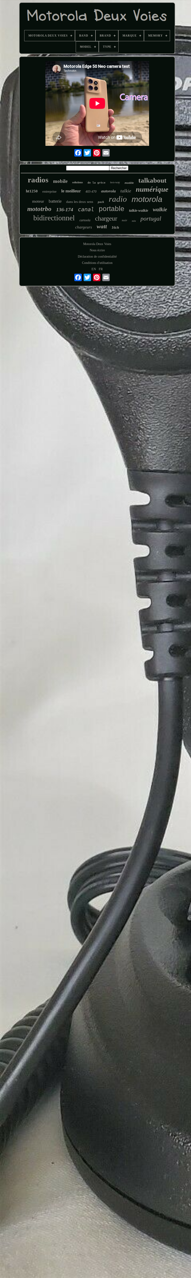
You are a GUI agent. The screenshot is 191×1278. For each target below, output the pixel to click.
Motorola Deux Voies (97, 244)
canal (86, 209)
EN (94, 269)
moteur (38, 201)
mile (134, 221)
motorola (147, 199)
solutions (77, 182)
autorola (108, 191)
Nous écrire (97, 250)
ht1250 (32, 191)
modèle (129, 182)
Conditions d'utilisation (97, 263)
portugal (150, 218)
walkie (160, 209)
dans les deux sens (79, 202)
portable (111, 208)
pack (101, 202)
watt (102, 226)
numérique (152, 189)
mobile (60, 181)
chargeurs (83, 227)
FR (101, 269)
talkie (125, 190)
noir (124, 220)
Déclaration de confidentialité (97, 256)
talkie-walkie (138, 210)
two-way (115, 182)
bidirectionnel (54, 218)
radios (38, 180)
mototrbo (39, 208)
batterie (55, 201)
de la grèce (97, 182)
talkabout (152, 180)
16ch (115, 227)
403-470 (90, 191)
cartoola (84, 220)
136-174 (64, 209)
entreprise (49, 191)
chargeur (106, 218)
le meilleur (71, 190)
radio (118, 199)
